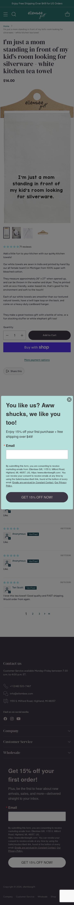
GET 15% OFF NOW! (37, 497)
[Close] (69, 399)
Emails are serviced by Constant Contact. (33, 482)
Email (10, 445)
